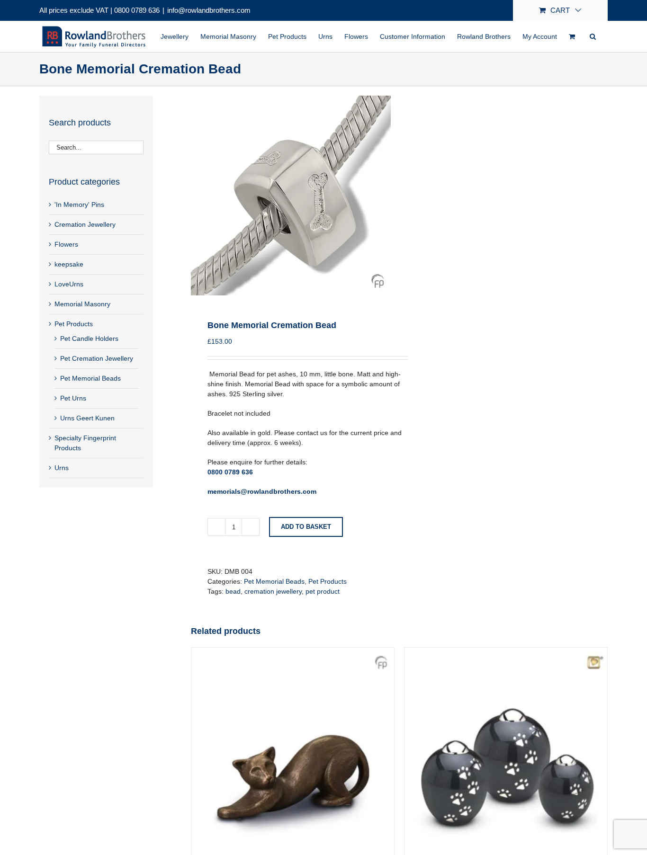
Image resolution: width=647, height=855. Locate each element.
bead (233, 591)
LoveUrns (68, 284)
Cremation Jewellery (85, 224)
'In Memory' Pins (79, 204)
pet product (323, 591)
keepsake (68, 264)
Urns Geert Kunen (87, 418)
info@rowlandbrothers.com (209, 10)
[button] (593, 36)
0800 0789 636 (137, 10)
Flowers (66, 244)
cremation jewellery (273, 591)
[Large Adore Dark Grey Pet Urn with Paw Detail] (505, 652)
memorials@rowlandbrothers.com (261, 491)
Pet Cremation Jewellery (96, 358)
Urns (61, 468)
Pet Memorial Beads (274, 581)
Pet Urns (73, 398)
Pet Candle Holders (89, 338)
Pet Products (327, 581)
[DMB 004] (291, 195)
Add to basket (306, 526)
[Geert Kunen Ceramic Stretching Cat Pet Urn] (292, 652)
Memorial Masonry (82, 304)
